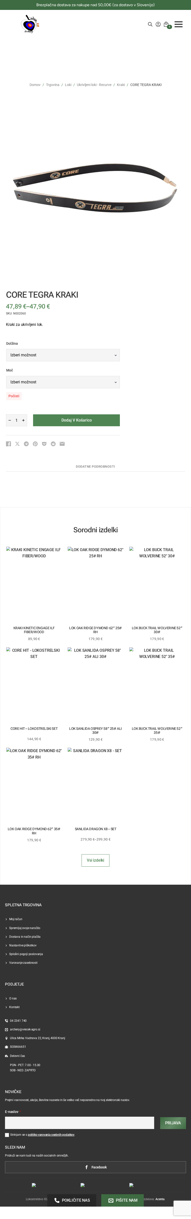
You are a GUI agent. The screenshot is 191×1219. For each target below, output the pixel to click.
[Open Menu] (179, 24)
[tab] (95, 466)
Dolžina (12, 343)
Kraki (121, 85)
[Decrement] (9, 420)
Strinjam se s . (42, 1134)
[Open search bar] (150, 24)
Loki (68, 85)
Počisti (13, 396)
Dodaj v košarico (76, 420)
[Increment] (23, 420)
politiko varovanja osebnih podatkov (51, 1134)
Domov (35, 85)
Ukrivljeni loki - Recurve (94, 85)
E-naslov (13, 1112)
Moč (9, 370)
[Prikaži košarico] (166, 24)
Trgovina (52, 85)
